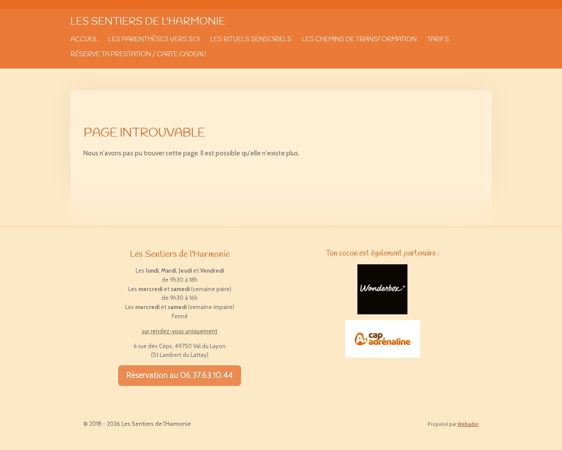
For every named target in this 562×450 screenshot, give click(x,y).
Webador (468, 424)
